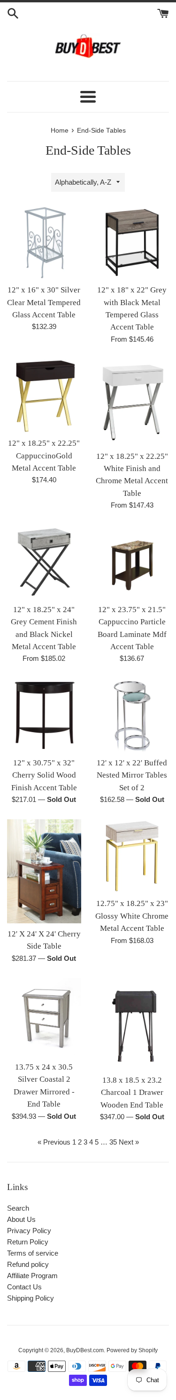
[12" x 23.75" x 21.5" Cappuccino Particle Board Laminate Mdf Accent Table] (132, 562)
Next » (129, 1142)
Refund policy (28, 1264)
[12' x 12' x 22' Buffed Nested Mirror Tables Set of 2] (132, 715)
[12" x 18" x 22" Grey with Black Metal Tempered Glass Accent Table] (132, 243)
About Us (21, 1219)
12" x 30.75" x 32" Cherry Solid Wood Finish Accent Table (44, 775)
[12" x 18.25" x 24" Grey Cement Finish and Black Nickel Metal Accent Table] (44, 562)
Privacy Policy (29, 1231)
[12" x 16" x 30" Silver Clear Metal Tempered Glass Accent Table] (44, 243)
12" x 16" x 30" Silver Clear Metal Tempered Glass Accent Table (44, 302)
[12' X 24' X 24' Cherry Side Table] (44, 871)
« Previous (54, 1142)
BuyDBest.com (85, 1350)
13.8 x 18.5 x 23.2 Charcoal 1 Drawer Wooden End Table (131, 1092)
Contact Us (24, 1287)
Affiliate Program (32, 1276)
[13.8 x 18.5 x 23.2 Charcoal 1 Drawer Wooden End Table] (132, 1024)
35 (113, 1142)
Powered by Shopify (132, 1350)
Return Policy (27, 1242)
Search (18, 1208)
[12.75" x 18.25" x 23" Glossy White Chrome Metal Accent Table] (132, 856)
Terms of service (32, 1253)
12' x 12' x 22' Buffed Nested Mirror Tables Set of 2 (132, 775)
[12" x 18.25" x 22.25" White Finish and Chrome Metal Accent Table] (132, 402)
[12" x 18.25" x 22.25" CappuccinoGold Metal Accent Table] (44, 396)
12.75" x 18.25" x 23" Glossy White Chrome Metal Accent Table (131, 916)
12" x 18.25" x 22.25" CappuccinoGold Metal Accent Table (44, 455)
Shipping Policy (30, 1298)
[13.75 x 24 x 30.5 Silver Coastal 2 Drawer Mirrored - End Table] (44, 1017)
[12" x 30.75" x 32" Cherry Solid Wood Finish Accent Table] (44, 715)
